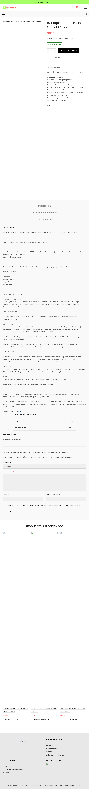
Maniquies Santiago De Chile (57, 95)
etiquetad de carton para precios (59, 80)
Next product (85, 14)
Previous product (80, 14)
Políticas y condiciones (55, 755)
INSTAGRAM (39, 2)
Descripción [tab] (44, 205)
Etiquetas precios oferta (56, 93)
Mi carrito (50, 745)
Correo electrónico (53, 494)
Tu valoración (8, 472)
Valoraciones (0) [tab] (44, 219)
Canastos (59, 77)
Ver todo (6, 773)
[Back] (3, 14)
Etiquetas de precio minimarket (59, 85)
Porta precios (72, 98)
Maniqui (70, 93)
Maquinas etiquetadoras (56, 98)
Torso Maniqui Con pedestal (57, 100)
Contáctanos (51, 752)
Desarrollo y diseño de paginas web (56, 785)
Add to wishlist (55, 57)
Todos (5, 766)
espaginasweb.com (77, 785)
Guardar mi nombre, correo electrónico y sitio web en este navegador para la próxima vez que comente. (43, 506)
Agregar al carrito (68, 51)
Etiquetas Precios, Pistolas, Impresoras (71, 72)
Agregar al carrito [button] (12, 719)
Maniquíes (79, 93)
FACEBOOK (50, 2)
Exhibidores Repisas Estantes (14, 769)
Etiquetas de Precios (54, 87)
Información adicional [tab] (44, 212)
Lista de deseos (52, 748)
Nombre (6, 494)
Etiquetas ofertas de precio (74, 87)
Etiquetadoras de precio (56, 82)
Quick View (27, 538)
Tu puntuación (9, 462)
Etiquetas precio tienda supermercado (61, 90)
